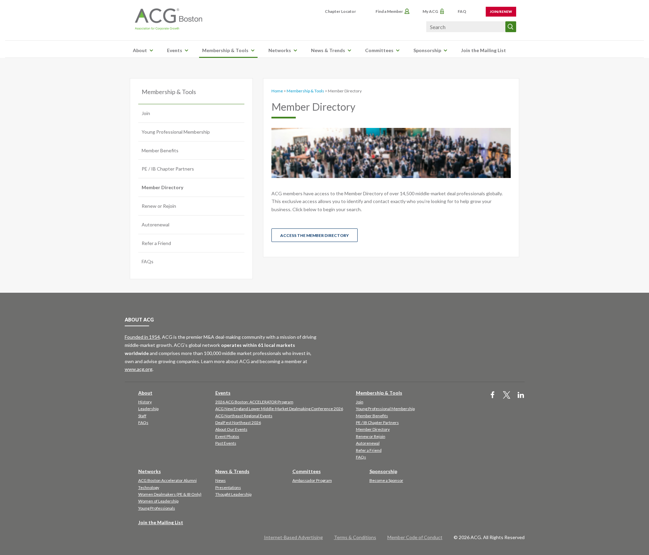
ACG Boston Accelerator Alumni (167, 480)
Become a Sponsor (386, 480)
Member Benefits (160, 150)
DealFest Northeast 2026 (238, 422)
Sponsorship (427, 50)
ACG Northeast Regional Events (243, 415)
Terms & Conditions (355, 537)
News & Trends (328, 50)
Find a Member (389, 11)
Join (146, 113)
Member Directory (162, 187)
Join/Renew (501, 11)
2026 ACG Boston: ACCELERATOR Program (254, 401)
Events (174, 50)
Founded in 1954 (142, 337)
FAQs (147, 261)
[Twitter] (506, 395)
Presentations (228, 487)
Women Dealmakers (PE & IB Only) (169, 494)
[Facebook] (492, 395)
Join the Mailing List (483, 50)
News (220, 480)
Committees (379, 50)
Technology (148, 487)
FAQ (462, 11)
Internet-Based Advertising (293, 537)
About (140, 50)
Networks (279, 50)
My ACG (430, 11)
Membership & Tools (225, 50)
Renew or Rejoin (159, 206)
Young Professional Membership (176, 132)
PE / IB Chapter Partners (168, 169)
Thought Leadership (233, 494)
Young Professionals (156, 508)
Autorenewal (155, 224)
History (145, 401)
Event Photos (227, 436)
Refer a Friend (156, 243)
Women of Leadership (158, 501)
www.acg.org (138, 369)
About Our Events (231, 429)
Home (277, 90)
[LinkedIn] (521, 395)
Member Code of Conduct (414, 537)
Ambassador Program (312, 480)
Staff (142, 415)
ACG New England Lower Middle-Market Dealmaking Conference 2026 (279, 408)
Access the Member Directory (314, 235)
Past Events (225, 443)
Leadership (148, 408)
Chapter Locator (340, 11)
